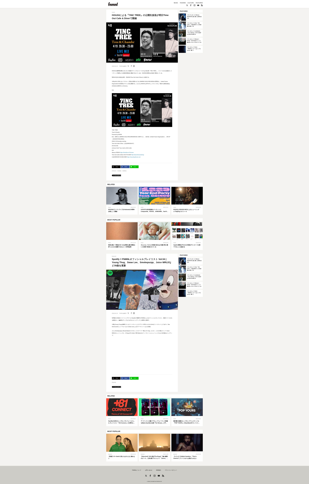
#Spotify (114, 382)
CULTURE (191, 3)
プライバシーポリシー (171, 470)
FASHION (183, 3)
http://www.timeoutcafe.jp (137, 154)
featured (114, 256)
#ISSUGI (114, 171)
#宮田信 (124, 171)
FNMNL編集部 (122, 66)
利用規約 (158, 470)
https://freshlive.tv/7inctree (127, 152)
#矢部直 (119, 171)
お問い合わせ (148, 470)
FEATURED (199, 3)
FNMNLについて (136, 470)
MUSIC (176, 3)
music (113, 12)
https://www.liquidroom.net (133, 157)
